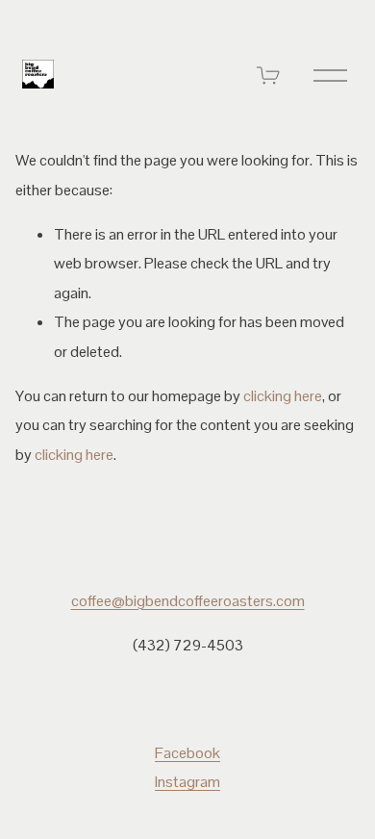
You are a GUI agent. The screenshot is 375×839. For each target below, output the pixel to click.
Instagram (187, 782)
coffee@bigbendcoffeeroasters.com (188, 601)
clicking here (282, 396)
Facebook (187, 753)
